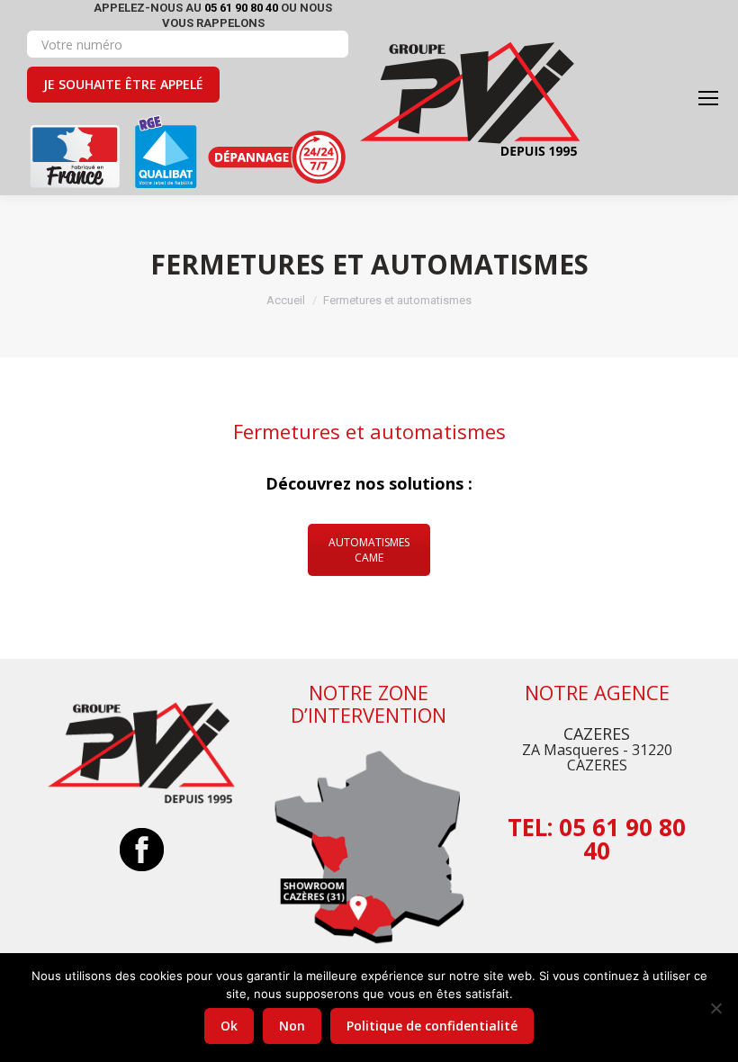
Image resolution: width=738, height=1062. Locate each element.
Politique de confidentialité (432, 1025)
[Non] (715, 1008)
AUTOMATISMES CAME (369, 550)
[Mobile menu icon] (708, 98)
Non (292, 1025)
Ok (229, 1025)
